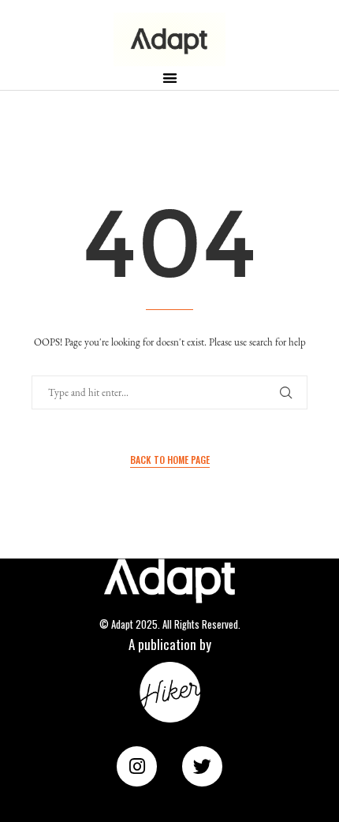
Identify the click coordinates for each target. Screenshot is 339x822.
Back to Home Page (170, 459)
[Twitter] (202, 766)
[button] (169, 77)
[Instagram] (137, 766)
